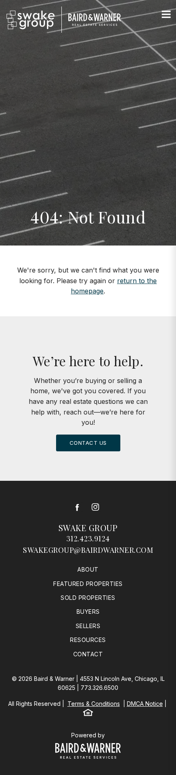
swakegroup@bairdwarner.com (88, 550)
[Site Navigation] (166, 15)
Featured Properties (88, 583)
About (88, 569)
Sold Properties (88, 597)
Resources (88, 639)
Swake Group (88, 527)
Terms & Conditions (94, 703)
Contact (88, 654)
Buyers (88, 611)
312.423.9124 (88, 538)
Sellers (88, 625)
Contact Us (88, 442)
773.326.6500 (99, 687)
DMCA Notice (145, 703)
